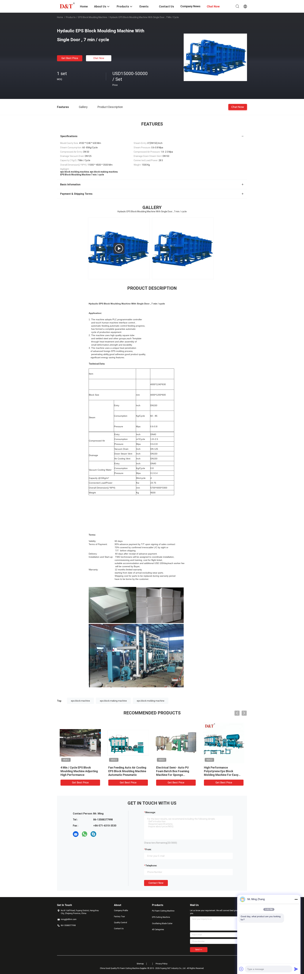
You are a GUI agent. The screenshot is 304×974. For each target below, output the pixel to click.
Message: (150, 812)
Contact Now (156, 882)
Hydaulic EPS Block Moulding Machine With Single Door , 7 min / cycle (223, 771)
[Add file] (241, 968)
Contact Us (119, 928)
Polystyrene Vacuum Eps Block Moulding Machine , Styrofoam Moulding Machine (79, 771)
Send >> (198, 950)
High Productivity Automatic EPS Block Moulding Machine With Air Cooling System (127, 771)
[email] (76, 834)
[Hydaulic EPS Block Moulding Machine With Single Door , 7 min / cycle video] (119, 248)
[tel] (102, 834)
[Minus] (296, 899)
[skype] (93, 834)
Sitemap (140, 964)
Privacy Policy (161, 964)
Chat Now (98, 58)
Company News (190, 6)
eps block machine (80, 701)
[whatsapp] (84, 834)
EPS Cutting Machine (161, 917)
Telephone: (151, 865)
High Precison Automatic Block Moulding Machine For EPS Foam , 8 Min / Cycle (174, 771)
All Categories (158, 929)
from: (148, 849)
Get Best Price (69, 58)
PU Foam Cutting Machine (163, 911)
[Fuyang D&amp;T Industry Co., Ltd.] (66, 5)
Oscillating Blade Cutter (162, 923)
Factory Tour (119, 916)
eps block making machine (113, 701)
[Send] (296, 968)
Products (71, 17)
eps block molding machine (150, 701)
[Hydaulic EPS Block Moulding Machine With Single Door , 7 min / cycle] (215, 57)
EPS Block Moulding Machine (92, 17)
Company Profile (121, 910)
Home (60, 17)
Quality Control (120, 922)
